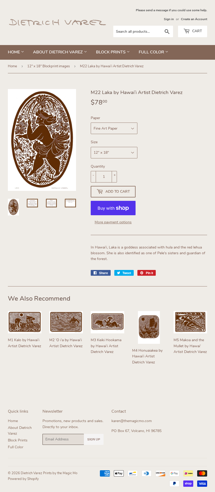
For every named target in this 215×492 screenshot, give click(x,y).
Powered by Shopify (23, 479)
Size (94, 142)
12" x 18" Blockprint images (48, 66)
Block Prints (111, 52)
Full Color (152, 52)
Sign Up (93, 439)
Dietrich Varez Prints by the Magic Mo (49, 473)
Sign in (169, 19)
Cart (196, 31)
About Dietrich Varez (58, 52)
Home (14, 52)
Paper (95, 117)
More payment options (113, 222)
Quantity (98, 166)
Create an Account (194, 19)
